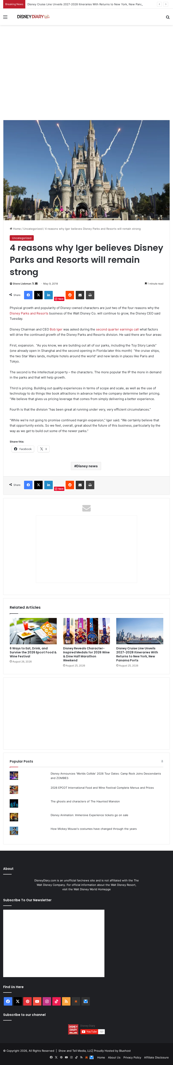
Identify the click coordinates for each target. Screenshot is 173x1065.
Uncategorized (33, 228)
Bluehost (125, 1050)
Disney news (87, 466)
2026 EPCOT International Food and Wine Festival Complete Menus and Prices (102, 787)
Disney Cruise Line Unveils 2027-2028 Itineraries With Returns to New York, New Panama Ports (90, 4)
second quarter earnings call (117, 329)
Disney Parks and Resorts (29, 313)
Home (16, 228)
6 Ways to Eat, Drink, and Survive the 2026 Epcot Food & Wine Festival (33, 652)
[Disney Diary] (34, 17)
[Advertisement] (86, 86)
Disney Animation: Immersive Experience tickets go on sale (89, 815)
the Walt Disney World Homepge (89, 889)
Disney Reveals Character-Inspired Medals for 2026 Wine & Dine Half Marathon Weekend (86, 654)
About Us (114, 1057)
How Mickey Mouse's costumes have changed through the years (94, 828)
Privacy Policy (132, 1057)
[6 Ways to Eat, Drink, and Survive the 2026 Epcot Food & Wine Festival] (33, 631)
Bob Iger (56, 329)
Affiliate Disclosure (156, 1057)
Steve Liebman (22, 283)
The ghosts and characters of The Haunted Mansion (85, 801)
